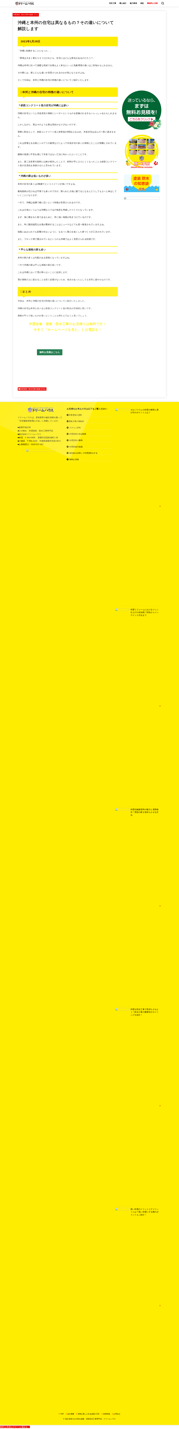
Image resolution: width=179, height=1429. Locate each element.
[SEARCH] (162, 3)
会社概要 (70, 1414)
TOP (62, 1414)
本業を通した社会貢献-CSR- (89, 1414)
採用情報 (106, 1414)
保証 (142, 3)
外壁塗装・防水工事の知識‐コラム (25, 15)
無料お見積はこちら (49, 352)
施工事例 (133, 3)
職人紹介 (123, 3)
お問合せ (116, 1414)
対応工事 (112, 3)
